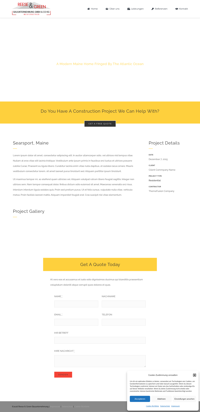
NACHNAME (108, 296)
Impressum (175, 406)
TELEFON (107, 314)
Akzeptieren (140, 399)
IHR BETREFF (61, 332)
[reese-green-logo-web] (31, 2)
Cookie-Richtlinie (152, 406)
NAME (58, 296)
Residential (155, 180)
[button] (194, 375)
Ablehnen (161, 399)
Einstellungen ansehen (184, 399)
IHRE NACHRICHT (64, 351)
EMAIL (58, 314)
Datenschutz (165, 406)
